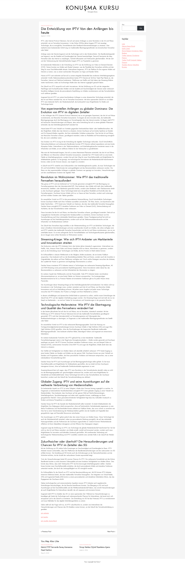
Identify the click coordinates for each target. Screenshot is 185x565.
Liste (123, 44)
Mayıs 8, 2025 (45, 553)
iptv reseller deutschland (49, 521)
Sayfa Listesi (126, 48)
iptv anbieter (45, 513)
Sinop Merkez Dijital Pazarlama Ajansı (94, 547)
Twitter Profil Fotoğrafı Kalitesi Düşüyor (131, 61)
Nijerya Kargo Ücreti (128, 46)
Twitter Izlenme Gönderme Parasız (130, 56)
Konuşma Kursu (92, 8)
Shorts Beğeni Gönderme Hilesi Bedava (132, 52)
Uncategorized (47, 26)
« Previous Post (46, 531)
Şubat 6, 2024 (83, 550)
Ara (123, 24)
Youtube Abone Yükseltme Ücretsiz (130, 66)
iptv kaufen (44, 517)
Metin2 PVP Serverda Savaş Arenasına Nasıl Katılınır (56, 548)
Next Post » (111, 531)
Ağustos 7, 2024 (45, 36)
